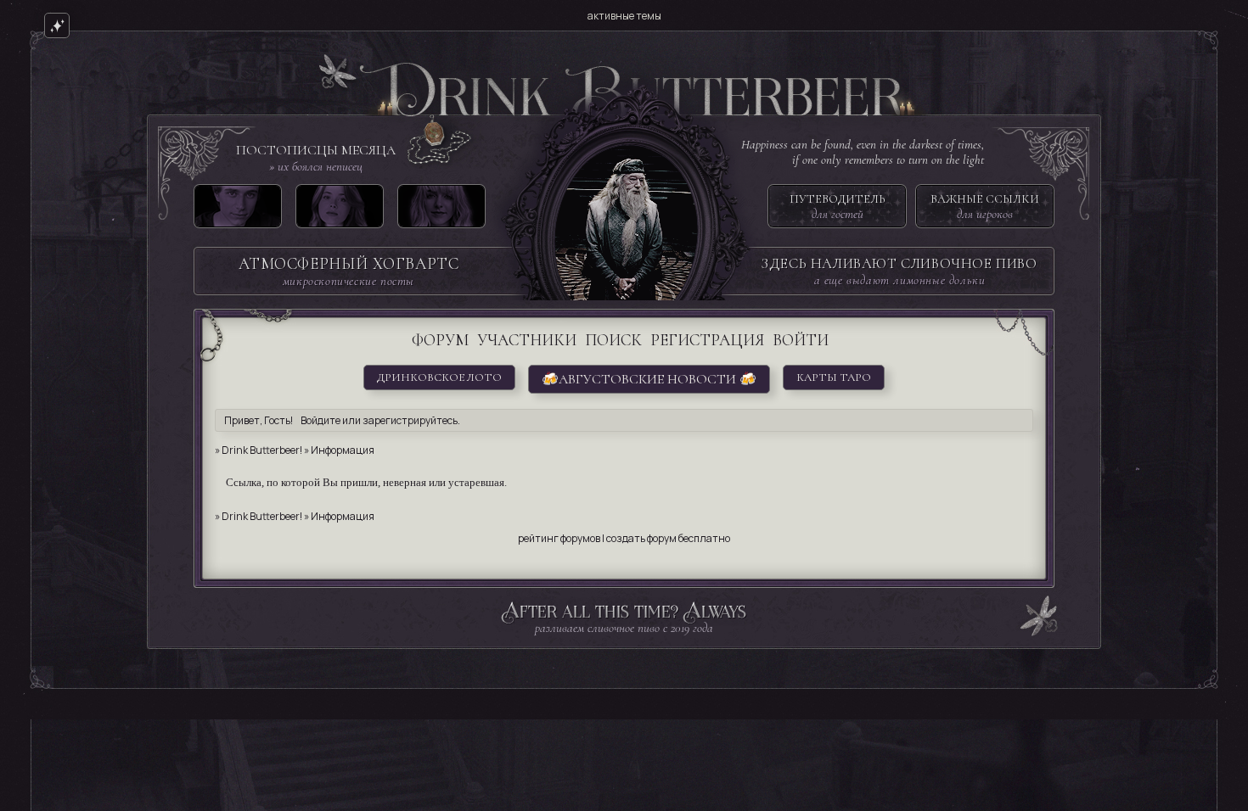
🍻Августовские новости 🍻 (649, 379)
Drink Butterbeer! (262, 450)
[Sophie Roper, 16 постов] (441, 209)
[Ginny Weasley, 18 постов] (339, 209)
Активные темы (624, 15)
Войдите (320, 420)
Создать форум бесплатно (668, 538)
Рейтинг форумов (559, 538)
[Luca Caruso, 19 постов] (237, 209)
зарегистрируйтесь (410, 420)
